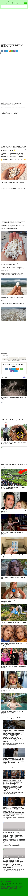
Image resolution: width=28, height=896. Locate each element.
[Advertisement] (14, 25)
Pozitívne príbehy (12, 2)
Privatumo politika (4, 883)
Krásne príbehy (23, 357)
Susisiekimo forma (8, 884)
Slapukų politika (12, 883)
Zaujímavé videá (16, 360)
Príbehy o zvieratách (16, 359)
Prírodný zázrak (15, 48)
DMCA (17, 883)
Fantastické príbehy (14, 357)
